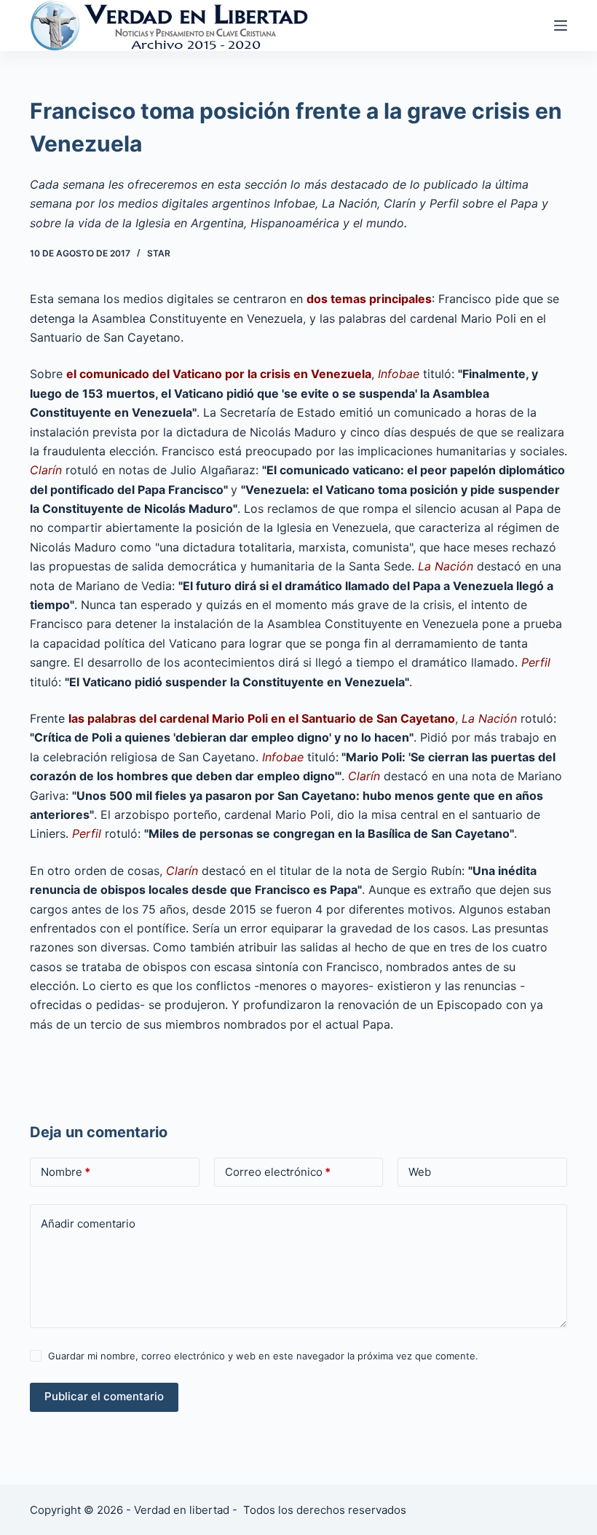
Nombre (65, 1172)
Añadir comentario (88, 1223)
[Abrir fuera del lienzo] (560, 25)
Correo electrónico (278, 1172)
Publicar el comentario (104, 1396)
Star (158, 253)
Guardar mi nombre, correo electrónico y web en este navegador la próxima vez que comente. (263, 1356)
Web (419, 1172)
